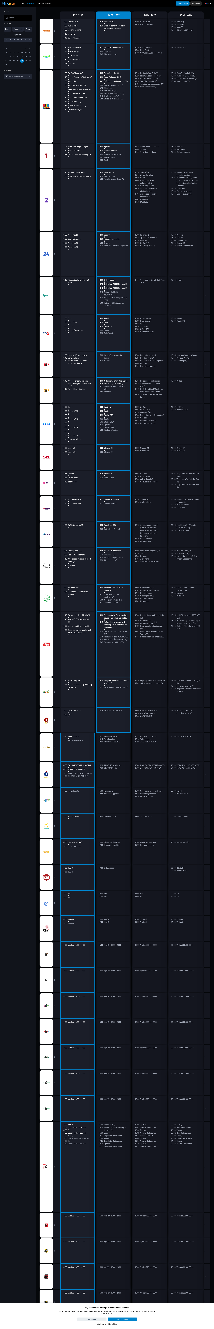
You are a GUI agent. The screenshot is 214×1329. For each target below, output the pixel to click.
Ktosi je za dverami (184, 191)
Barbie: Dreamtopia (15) (113, 85)
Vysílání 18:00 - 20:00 (112, 945)
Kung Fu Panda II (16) (185, 73)
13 (18, 53)
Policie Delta (73, 478)
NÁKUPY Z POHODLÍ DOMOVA (80, 773)
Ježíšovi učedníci (111, 603)
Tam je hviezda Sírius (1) (114, 179)
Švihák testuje (109, 22)
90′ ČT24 (180, 407)
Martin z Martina (74, 30)
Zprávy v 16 (108, 407)
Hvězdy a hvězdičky (75, 842)
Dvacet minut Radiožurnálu (78, 1138)
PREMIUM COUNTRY (148, 736)
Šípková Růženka (183, 530)
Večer (28, 29)
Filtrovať (7, 70)
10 (6, 53)
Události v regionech (148, 355)
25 (10, 61)
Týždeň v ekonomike (112, 239)
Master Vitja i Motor (148, 794)
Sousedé (107, 392)
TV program (31, 3)
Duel (106, 160)
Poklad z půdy (146, 541)
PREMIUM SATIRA (111, 736)
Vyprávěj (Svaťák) (183, 358)
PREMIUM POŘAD (183, 736)
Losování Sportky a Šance (186, 355)
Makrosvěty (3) (74, 680)
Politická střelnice (183, 505)
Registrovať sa (183, 3)
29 (26, 61)
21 (22, 57)
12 (14, 53)
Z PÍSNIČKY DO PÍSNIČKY (78, 776)
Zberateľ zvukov (146, 175)
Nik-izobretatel (73, 791)
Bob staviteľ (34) (110, 91)
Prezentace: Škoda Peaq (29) (115, 639)
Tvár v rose (180, 188)
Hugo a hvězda (146, 593)
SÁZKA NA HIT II (74, 711)
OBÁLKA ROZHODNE (148, 711)
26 (14, 61)
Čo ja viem (180, 149)
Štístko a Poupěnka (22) (113, 99)
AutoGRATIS (73, 26)
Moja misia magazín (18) (150, 551)
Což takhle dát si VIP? (112, 529)
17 (6, 57)
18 (10, 57)
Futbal (179, 280)
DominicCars (73, 22)
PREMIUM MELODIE (112, 742)
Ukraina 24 (72, 448)
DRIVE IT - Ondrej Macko (113, 47)
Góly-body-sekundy (147, 246)
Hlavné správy (146, 321)
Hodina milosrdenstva (76, 555)
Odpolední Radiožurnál (77, 1127)
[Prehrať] (73, 24)
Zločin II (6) (180, 507)
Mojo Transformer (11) (149, 87)
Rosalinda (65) (110, 525)
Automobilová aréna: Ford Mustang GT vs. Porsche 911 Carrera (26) (115, 624)
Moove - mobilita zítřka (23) (79, 626)
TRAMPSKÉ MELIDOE (76, 769)
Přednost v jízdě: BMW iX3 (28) (116, 637)
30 (30, 61)
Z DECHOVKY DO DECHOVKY (188, 765)
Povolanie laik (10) (183, 551)
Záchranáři (72, 482)
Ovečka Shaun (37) (111, 96)
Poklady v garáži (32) (148, 621)
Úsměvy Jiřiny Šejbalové (77, 355)
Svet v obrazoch (74, 239)
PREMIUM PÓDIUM (75, 740)
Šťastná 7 (108, 474)
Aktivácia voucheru (44, 3)
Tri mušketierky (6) (111, 73)
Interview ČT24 (146, 412)
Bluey (142, 178)
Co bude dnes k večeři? (149, 482)
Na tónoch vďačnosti (112, 551)
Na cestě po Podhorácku (150, 381)
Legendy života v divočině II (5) (152, 680)
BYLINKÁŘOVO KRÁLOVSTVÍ (79, 765)
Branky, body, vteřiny (148, 366)
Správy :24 (180, 243)
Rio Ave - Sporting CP (184, 30)
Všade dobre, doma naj (149, 147)
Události (143, 363)
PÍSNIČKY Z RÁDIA (147, 713)
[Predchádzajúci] (56, 31)
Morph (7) (72, 81)
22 (26, 57)
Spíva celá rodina (75, 846)
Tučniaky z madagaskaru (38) (116, 81)
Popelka (71, 474)
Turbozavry (108, 791)
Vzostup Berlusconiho (76, 172)
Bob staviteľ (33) (74, 101)
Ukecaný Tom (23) (75, 110)
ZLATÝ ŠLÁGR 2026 (148, 742)
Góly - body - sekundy (148, 152)
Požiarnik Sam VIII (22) (149, 73)
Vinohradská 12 (146, 1136)
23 (30, 57)
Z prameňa (144, 559)
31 (6, 65)
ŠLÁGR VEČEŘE (110, 768)
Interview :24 (145, 235)
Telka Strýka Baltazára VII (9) (79, 89)
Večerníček (144, 172)
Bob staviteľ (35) (183, 81)
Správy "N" (144, 243)
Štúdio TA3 (72, 322)
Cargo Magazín (74, 38)
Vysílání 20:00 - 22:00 (148, 945)
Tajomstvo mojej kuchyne (78, 147)
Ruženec (71, 566)
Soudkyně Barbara (75, 499)
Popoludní (18, 29)
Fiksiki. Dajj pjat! (146, 796)
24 (6, 61)
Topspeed (180, 24)
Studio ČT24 (73, 411)
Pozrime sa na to (147, 332)
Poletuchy (180, 596)
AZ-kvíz (107, 361)
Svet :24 (107, 243)
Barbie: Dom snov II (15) (186, 76)
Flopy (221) (108, 88)
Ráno (7, 29)
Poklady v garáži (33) (148, 623)
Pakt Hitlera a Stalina (76, 389)
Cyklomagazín (109, 280)
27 (18, 61)
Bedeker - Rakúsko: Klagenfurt (116, 246)
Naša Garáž (145, 50)
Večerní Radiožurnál (148, 1127)
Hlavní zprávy (109, 1125)
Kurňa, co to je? (146, 539)
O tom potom (145, 318)
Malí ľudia (144, 199)
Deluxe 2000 (109, 868)
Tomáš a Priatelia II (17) (149, 81)
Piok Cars (71, 64)
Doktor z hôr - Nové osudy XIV (79, 155)
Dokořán (179, 593)
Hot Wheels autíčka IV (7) (114, 93)
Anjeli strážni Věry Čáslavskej (79, 176)
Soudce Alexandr (74, 503)
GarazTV (179, 27)
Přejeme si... (145, 601)
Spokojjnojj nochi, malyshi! (151, 791)
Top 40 (70, 868)
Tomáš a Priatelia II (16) (77, 97)
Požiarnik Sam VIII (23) (77, 106)
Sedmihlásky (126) (147, 588)
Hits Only (180, 868)
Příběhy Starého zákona (149, 590)
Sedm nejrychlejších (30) (114, 642)
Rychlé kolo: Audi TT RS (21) (79, 615)
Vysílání (71, 919)
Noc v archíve (109, 176)
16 (30, 53)
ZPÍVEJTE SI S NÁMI (112, 765)
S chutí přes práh (147, 596)
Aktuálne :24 (73, 235)
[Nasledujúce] (207, 31)
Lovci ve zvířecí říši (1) (185, 686)
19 (14, 57)
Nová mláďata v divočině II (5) (116, 687)
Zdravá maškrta (74, 151)
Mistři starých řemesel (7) (114, 384)
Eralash (179, 791)
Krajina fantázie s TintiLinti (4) (80, 77)
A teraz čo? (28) (182, 553)
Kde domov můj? (147, 358)
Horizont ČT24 (182, 410)
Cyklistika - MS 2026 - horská (115, 284)
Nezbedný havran (147, 186)
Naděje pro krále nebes (113, 600)
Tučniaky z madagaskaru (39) (152, 84)
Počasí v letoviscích (148, 420)
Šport (106, 322)
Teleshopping (73, 736)
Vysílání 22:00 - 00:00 (185, 945)
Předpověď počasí (111, 430)
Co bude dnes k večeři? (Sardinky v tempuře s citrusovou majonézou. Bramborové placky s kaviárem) (149, 530)
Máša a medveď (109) (76, 93)
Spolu (142, 553)
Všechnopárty (181, 361)
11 (10, 53)
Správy (107, 147)
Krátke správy (109, 157)
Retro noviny (109, 172)
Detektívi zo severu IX (112, 155)
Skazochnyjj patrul (111, 794)
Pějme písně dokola (112, 842)
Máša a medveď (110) (149, 79)
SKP (69, 715)
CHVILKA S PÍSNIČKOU (113, 711)
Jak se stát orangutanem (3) (151, 683)
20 (18, 57)
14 (22, 53)
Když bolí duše (73, 588)
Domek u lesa (73, 358)
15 (26, 53)
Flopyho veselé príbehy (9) (186, 79)
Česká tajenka (145, 502)
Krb (69, 894)
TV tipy (22, 3)
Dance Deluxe (181, 871)
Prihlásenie (196, 3)
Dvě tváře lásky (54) (76, 525)
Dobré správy (109, 333)
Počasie (179, 147)
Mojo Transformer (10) (77, 85)
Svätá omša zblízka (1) (149, 562)
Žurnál (106, 318)
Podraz (179, 381)
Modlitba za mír (146, 598)
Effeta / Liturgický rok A (113, 557)
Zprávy (70, 407)
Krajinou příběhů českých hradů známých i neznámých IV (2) (79, 383)
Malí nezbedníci (182, 842)
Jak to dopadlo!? (147, 479)
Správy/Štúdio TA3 (75, 330)
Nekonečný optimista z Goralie (116, 381)
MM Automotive (146, 24)
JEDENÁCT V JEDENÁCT (186, 768)
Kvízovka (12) (109, 555)
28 (22, 61)
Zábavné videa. (74, 817)
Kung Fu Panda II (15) (112, 77)
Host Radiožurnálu (183, 1127)
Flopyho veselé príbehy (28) (151, 76)
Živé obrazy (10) (110, 560)
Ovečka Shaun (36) (75, 73)
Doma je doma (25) (75, 551)
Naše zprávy (145, 476)
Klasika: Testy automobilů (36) (152, 637)
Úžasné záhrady (110, 151)
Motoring (71, 34)
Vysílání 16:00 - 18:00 (76, 945)
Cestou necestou (183, 152)
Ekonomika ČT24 (74, 439)
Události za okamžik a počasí (152, 361)
